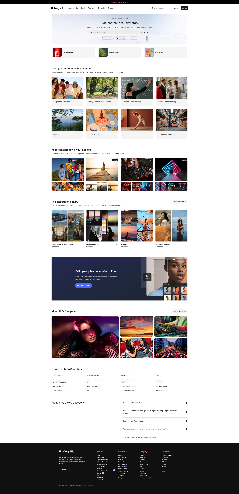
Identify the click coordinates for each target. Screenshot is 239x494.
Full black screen (57, 390)
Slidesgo (142, 471)
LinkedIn (164, 462)
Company (143, 452)
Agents (100, 473)
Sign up (184, 8)
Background (159, 383)
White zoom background (127, 390)
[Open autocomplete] (90, 32)
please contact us (150, 437)
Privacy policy (122, 464)
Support (120, 459)
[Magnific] (66, 451)
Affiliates (121, 475)
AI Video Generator (102, 462)
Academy (121, 455)
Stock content (101, 466)
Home (112, 18)
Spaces (99, 455)
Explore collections (178, 202)
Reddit (163, 471)
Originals (122, 466)
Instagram (165, 457)
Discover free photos (179, 311)
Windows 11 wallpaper (93, 379)
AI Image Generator (102, 459)
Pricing (110, 8)
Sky (88, 390)
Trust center (122, 473)
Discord (164, 466)
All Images (119, 18)
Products (100, 452)
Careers (142, 462)
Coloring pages (57, 375)
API (98, 475)
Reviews (142, 459)
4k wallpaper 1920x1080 (59, 383)
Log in (176, 8)
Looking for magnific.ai (146, 478)
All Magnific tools (102, 480)
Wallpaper (124, 383)
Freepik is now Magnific (118, 2)
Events (142, 469)
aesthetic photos (108, 38)
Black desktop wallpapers (94, 386)
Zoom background (126, 379)
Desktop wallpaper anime (59, 379)
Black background (160, 390)
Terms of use (122, 462)
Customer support (167, 455)
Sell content (143, 473)
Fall (88, 383)
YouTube (164, 459)
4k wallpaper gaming (161, 386)
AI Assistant (100, 457)
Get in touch (166, 452)
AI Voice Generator (102, 464)
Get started (122, 452)
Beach (157, 379)
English (64, 469)
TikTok (164, 464)
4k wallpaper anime (126, 375)
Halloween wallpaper (58, 386)
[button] (64, 469)
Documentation (123, 457)
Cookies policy (122, 469)
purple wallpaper (122, 38)
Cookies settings (123, 471)
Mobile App (100, 478)
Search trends (144, 464)
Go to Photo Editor (83, 285)
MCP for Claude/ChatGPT (106, 470)
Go (56, 354)
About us (142, 457)
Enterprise (121, 478)
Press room (143, 475)
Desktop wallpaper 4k (93, 375)
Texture (158, 375)
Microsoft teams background (129, 386)
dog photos (134, 38)
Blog (141, 466)
